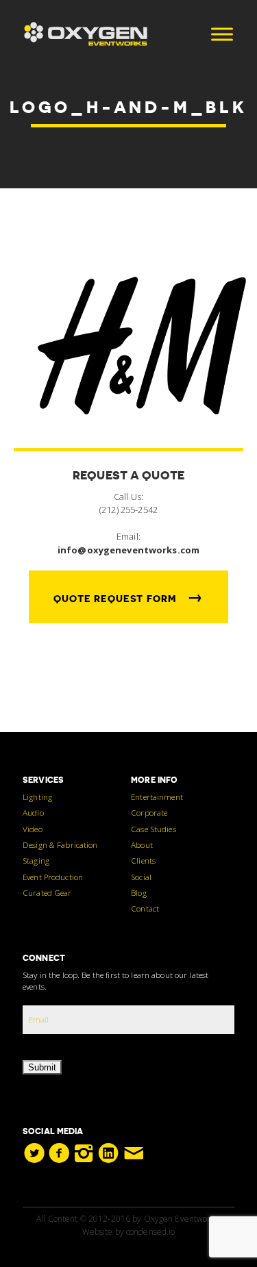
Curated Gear (47, 892)
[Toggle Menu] (222, 33)
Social (141, 876)
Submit (42, 1067)
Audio (33, 812)
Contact (145, 908)
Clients (143, 860)
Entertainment (157, 796)
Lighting (37, 796)
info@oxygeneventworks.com (128, 550)
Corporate (149, 812)
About (142, 844)
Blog (139, 892)
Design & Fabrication (60, 844)
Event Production (53, 876)
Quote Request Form (128, 596)
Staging (36, 860)
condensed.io (150, 1232)
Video (32, 828)
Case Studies (153, 828)
